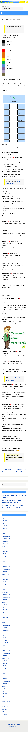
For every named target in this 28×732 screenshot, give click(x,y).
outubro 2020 (5, 683)
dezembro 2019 (6, 701)
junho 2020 (5, 693)
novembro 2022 (6, 627)
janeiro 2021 (5, 676)
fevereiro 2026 (5, 531)
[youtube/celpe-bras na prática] (20, 2)
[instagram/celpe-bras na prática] (24, 2)
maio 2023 (4, 612)
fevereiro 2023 (5, 620)
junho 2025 (5, 551)
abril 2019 (4, 714)
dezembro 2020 (6, 678)
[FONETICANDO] (22, 2)
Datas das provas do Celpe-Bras (10, 502)
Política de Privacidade (14, 724)
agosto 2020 (5, 688)
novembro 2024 (6, 569)
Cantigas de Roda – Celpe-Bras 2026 (11, 500)
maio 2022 (4, 637)
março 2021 (5, 671)
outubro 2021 (5, 655)
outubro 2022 (5, 630)
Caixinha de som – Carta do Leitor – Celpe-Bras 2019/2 (7, 472)
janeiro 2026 (5, 533)
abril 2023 (4, 615)
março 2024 (5, 587)
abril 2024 (4, 584)
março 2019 (5, 716)
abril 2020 (4, 699)
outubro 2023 (5, 599)
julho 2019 (4, 709)
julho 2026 (4, 518)
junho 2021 (5, 663)
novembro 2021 (6, 653)
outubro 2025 (5, 541)
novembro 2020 (6, 681)
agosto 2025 (5, 546)
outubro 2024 (5, 571)
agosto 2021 (5, 660)
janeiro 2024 (5, 592)
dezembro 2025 (6, 536)
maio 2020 (4, 696)
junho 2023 (5, 610)
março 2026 (5, 528)
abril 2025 (4, 556)
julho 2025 (4, 548)
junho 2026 (5, 520)
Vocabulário (6, 21)
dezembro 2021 (6, 650)
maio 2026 (4, 523)
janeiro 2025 (5, 564)
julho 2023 (4, 607)
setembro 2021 (5, 658)
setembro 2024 (5, 574)
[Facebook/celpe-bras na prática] (27, 2)
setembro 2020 (5, 686)
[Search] (24, 485)
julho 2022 (4, 635)
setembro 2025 (5, 543)
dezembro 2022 (6, 625)
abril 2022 (4, 640)
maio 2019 (4, 711)
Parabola (13, 730)
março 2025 (5, 559)
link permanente (20, 464)
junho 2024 (5, 579)
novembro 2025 (6, 538)
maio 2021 (4, 666)
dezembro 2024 (6, 566)
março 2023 (5, 617)
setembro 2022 (5, 632)
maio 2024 (4, 581)
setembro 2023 (5, 602)
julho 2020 (4, 691)
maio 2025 (4, 554)
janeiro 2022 (5, 648)
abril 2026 (4, 526)
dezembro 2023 (6, 594)
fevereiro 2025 (5, 561)
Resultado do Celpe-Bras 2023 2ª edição (21, 472)
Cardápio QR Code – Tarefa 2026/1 (11, 507)
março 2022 (5, 643)
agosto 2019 (5, 706)
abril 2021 (4, 668)
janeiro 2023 (5, 622)
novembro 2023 (6, 597)
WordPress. (20, 730)
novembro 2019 (6, 704)
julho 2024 (4, 576)
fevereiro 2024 (5, 589)
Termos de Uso (13, 726)
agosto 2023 (5, 604)
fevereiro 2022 (5, 645)
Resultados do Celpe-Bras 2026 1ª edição (12, 505)
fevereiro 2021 (5, 673)
